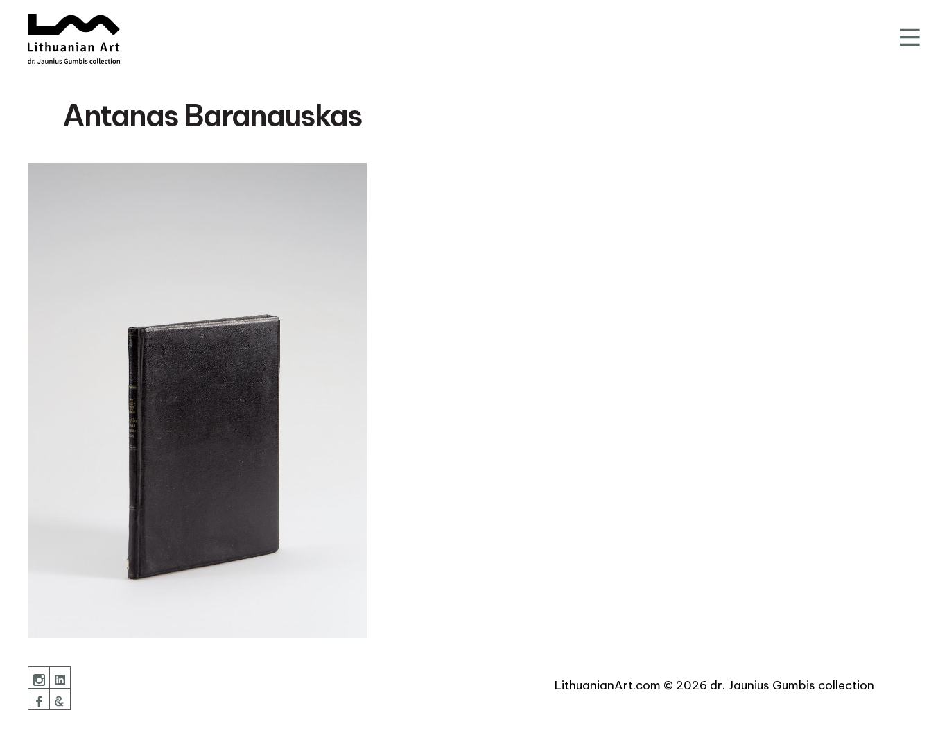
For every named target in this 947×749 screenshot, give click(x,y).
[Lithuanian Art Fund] (74, 39)
